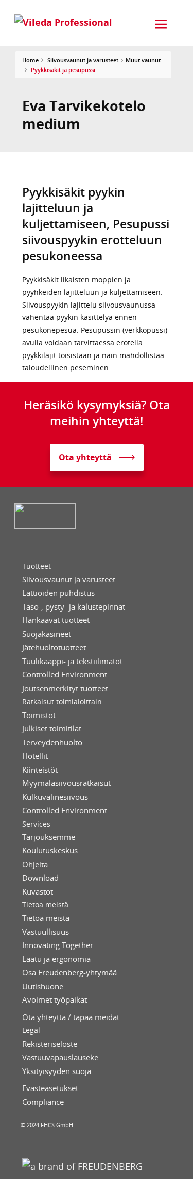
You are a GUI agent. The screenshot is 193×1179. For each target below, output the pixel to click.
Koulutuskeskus (50, 850)
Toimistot (39, 715)
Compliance (43, 1102)
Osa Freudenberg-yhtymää (69, 972)
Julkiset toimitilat (51, 729)
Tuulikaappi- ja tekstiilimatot (72, 661)
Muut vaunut (143, 60)
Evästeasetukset (50, 1088)
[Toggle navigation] (161, 24)
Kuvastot (37, 892)
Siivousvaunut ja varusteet (68, 579)
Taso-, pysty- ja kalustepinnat (73, 607)
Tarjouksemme (48, 837)
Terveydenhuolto (52, 742)
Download (40, 878)
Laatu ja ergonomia (56, 959)
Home (30, 60)
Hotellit (35, 756)
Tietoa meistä (45, 904)
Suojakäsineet (46, 634)
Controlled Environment (64, 675)
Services (36, 824)
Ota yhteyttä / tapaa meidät (70, 1017)
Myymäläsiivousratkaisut (66, 783)
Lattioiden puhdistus (58, 593)
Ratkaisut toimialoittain (62, 701)
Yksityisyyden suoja (56, 1071)
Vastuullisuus (45, 932)
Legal (31, 1030)
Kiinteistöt (40, 770)
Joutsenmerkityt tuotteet (65, 688)
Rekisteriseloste (49, 1044)
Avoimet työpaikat (54, 1000)
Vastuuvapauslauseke (60, 1057)
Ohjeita (35, 864)
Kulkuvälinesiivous (55, 797)
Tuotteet (36, 566)
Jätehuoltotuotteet (54, 647)
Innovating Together (57, 945)
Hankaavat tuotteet (56, 620)
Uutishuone (42, 986)
